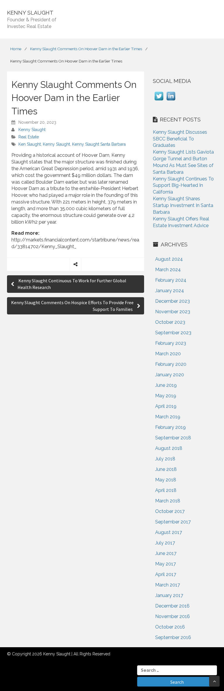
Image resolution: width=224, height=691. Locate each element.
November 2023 (172, 311)
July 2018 (165, 459)
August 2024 (169, 259)
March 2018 (167, 501)
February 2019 (170, 427)
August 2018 (168, 448)
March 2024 (168, 269)
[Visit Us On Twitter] (159, 100)
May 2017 (165, 564)
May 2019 (165, 395)
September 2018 (173, 438)
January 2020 (169, 374)
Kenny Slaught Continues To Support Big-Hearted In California (183, 185)
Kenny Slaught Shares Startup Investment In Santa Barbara (183, 205)
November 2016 (172, 616)
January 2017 (169, 595)
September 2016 (173, 637)
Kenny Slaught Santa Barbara (99, 144)
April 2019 (165, 406)
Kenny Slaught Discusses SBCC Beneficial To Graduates (180, 138)
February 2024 (170, 280)
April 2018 (165, 490)
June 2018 (166, 469)
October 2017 (170, 511)
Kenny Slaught (32, 129)
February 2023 (170, 343)
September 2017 (173, 522)
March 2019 (167, 417)
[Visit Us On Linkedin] (171, 100)
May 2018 (165, 480)
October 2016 (170, 627)
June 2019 (166, 385)
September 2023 (173, 332)
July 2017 (165, 543)
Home (15, 48)
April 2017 (165, 574)
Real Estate (28, 137)
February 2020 (170, 364)
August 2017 (168, 532)
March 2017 (167, 585)
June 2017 (165, 553)
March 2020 (168, 353)
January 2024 (169, 290)
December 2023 (172, 301)
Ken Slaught (29, 144)
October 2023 (170, 322)
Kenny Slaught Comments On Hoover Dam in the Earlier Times (86, 48)
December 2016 (172, 606)
